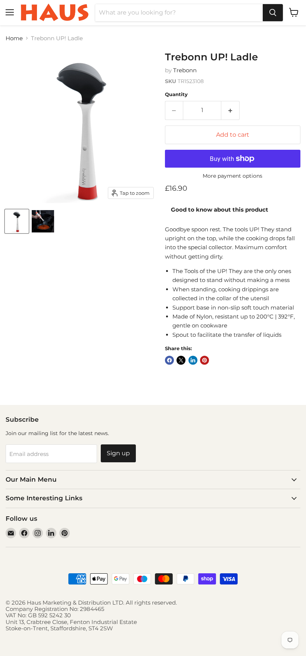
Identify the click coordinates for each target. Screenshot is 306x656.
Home (14, 38)
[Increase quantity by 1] (230, 110)
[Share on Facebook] (169, 360)
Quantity (176, 94)
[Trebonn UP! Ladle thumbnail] (17, 221)
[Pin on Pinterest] (204, 360)
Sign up (118, 453)
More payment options (232, 176)
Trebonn (185, 70)
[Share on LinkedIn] (192, 360)
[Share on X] (181, 360)
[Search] (273, 12)
